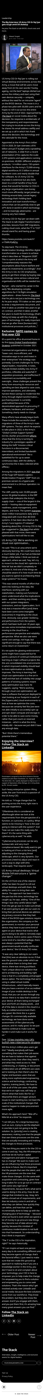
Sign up (5, 1373)
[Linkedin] (4, 1387)
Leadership (7, 18)
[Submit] (39, 1363)
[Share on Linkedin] (14, 1321)
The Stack (6, 116)
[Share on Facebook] (4, 1321)
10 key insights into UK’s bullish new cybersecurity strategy (21, 1041)
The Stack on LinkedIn (15, 745)
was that (36, 471)
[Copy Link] (19, 1321)
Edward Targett (14, 36)
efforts (33, 435)
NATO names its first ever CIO (19, 332)
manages (36, 510)
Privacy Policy (7, 1376)
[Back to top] (39, 1387)
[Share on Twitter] (9, 1321)
